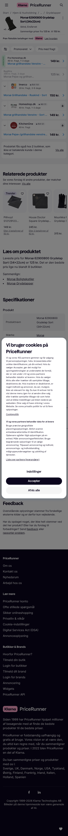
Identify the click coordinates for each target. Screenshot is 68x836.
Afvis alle (34, 490)
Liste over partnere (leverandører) (22, 459)
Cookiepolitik (12, 414)
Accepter (34, 481)
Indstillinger (34, 471)
